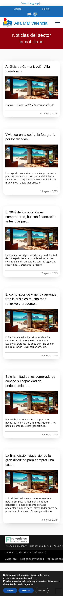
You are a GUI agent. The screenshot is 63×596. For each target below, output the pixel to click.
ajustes (29, 584)
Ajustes (41, 590)
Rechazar (26, 590)
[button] (57, 22)
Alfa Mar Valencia (30, 23)
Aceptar (10, 590)
